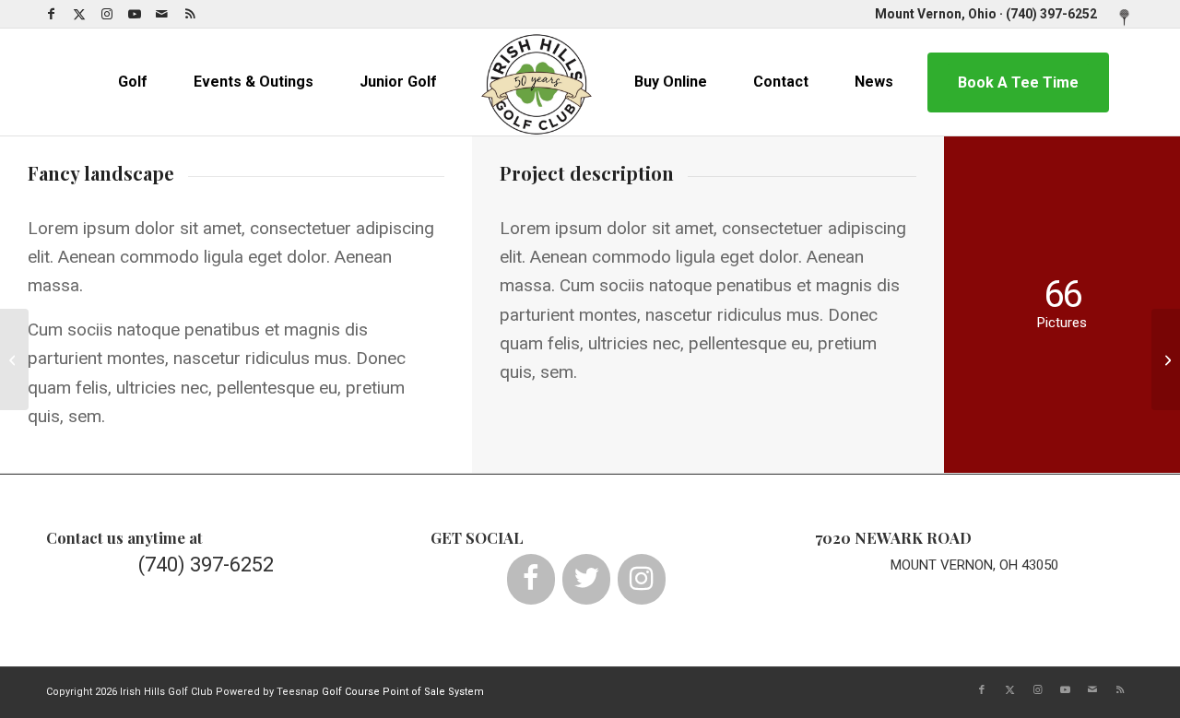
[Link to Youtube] (134, 14)
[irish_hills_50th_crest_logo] (536, 82)
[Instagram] (642, 579)
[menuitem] (1120, 18)
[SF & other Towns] (14, 359)
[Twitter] (586, 579)
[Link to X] (78, 14)
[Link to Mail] (161, 14)
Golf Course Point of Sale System (403, 692)
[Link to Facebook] (51, 14)
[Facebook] (531, 579)
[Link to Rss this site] (190, 14)
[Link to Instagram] (106, 14)
